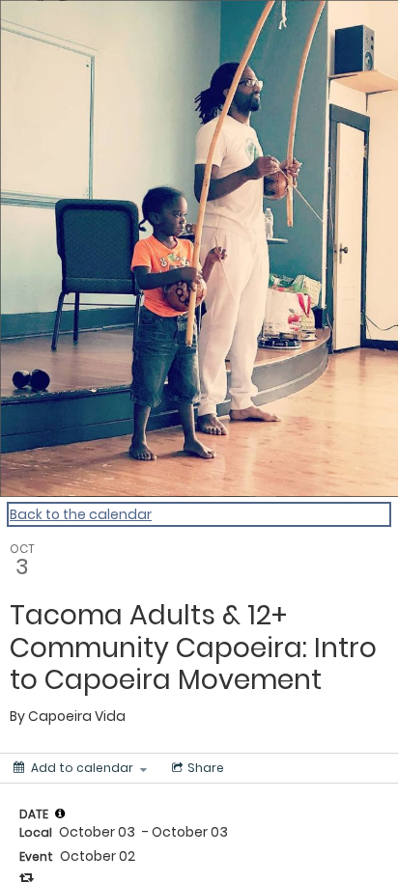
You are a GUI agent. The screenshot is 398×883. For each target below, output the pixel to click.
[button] (60, 813)
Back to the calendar (81, 514)
